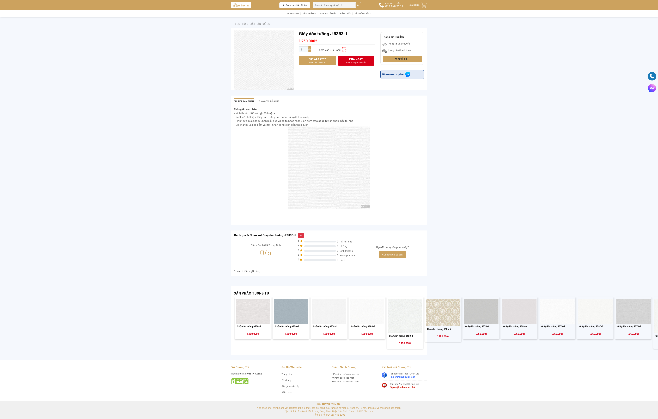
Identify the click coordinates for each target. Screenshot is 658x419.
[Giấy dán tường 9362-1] (405, 316)
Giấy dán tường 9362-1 (401, 335)
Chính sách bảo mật (343, 377)
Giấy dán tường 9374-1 (553, 326)
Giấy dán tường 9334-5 (287, 326)
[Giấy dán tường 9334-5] (291, 311)
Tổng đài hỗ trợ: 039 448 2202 (329, 414)
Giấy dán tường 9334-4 (477, 326)
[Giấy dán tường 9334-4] (481, 311)
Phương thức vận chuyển (346, 373)
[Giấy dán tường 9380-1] (595, 311)
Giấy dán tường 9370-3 (249, 326)
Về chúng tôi (362, 13)
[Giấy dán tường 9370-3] (253, 311)
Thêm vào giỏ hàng (329, 49)
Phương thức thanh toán (346, 381)
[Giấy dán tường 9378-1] (329, 311)
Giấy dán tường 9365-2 (439, 329)
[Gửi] (358, 5)
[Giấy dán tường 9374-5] (633, 311)
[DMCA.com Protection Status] (239, 381)
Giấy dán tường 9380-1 (591, 326)
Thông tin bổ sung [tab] (269, 101)
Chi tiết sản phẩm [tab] (244, 101)
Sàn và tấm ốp (328, 13)
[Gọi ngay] (652, 75)
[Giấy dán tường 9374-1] (557, 311)
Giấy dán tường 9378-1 (325, 326)
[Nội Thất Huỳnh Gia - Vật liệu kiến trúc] (252, 5)
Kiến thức (345, 13)
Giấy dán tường (259, 23)
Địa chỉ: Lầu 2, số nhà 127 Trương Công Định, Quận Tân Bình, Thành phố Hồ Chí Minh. (329, 411)
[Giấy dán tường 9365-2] (443, 312)
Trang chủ (293, 13)
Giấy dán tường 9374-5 (629, 326)
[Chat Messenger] (652, 87)
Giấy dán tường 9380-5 (363, 326)
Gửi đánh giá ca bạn (392, 254)
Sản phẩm (308, 13)
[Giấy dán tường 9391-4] (519, 311)
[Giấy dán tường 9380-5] (367, 311)
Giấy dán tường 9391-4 (515, 326)
